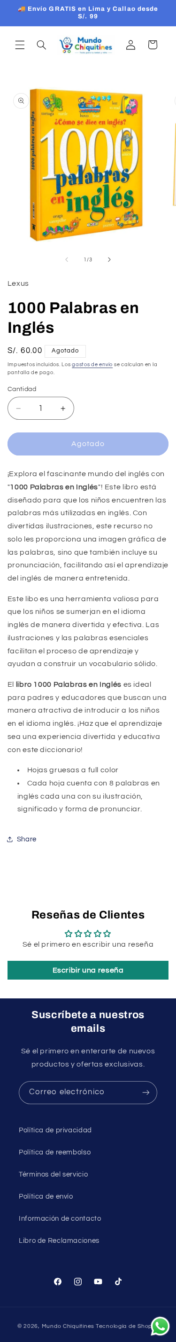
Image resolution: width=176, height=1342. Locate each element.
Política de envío (46, 1196)
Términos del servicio (53, 1174)
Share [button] (27, 839)
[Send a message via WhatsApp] (160, 1326)
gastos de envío (92, 364)
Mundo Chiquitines (68, 1326)
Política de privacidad (55, 1130)
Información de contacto (60, 1218)
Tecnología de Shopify (127, 1326)
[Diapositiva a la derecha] (109, 260)
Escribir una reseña (88, 970)
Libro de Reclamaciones (59, 1240)
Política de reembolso (55, 1152)
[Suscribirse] (146, 1092)
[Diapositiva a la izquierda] (66, 260)
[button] (20, 44)
